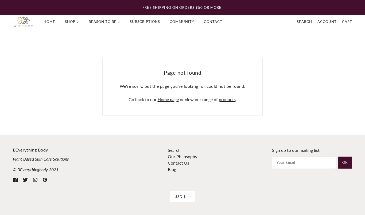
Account (327, 21)
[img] (15, 179)
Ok (345, 162)
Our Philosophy (182, 156)
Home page (168, 99)
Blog (172, 169)
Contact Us (178, 162)
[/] (23, 21)
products (227, 99)
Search (304, 21)
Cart (347, 21)
